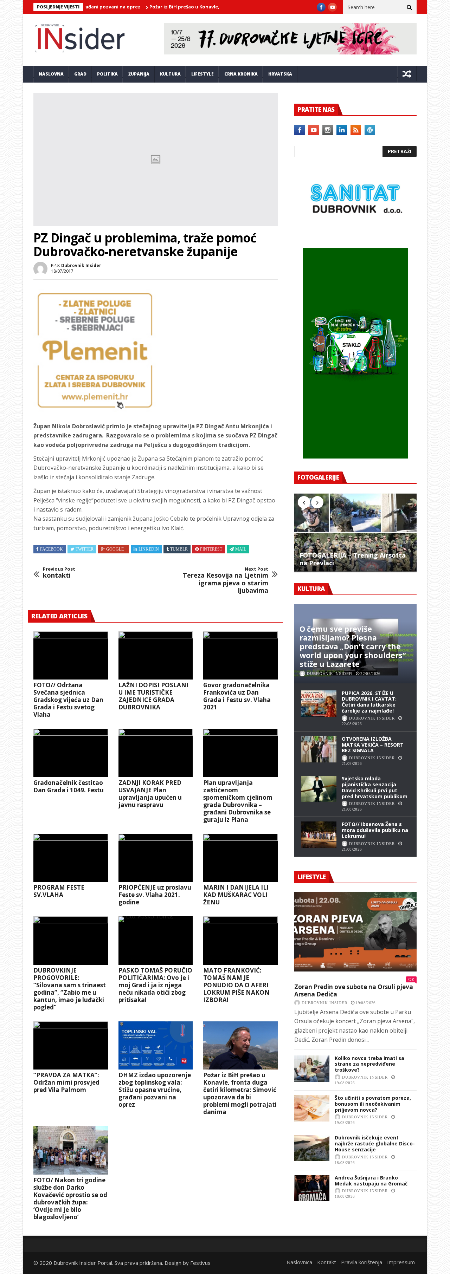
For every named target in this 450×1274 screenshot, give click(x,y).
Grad (80, 74)
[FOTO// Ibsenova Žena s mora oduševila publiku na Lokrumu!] (318, 834)
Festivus (200, 1262)
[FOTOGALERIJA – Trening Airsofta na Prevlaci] (355, 532)
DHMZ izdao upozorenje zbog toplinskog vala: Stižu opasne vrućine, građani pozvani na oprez (154, 1090)
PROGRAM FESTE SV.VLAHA (58, 891)
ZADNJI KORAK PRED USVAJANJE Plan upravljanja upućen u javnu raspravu (150, 794)
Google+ (116, 549)
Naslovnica (299, 1262)
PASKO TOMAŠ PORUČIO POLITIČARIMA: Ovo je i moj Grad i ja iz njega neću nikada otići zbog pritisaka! (155, 985)
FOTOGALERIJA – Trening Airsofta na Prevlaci (353, 559)
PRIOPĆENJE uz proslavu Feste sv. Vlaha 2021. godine (154, 894)
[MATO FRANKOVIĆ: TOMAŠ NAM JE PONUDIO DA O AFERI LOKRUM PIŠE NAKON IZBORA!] (240, 940)
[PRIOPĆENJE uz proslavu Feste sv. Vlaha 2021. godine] (155, 858)
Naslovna (51, 74)
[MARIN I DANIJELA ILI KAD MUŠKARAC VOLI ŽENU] (240, 858)
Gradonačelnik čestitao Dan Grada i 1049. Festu (68, 786)
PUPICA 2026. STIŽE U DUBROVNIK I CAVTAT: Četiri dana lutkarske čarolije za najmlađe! (369, 702)
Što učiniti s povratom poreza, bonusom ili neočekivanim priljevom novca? (373, 1103)
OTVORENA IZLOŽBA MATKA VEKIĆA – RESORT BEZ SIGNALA (373, 744)
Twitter (85, 549)
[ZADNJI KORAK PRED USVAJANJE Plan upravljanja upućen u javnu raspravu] (155, 753)
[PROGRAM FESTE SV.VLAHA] (70, 858)
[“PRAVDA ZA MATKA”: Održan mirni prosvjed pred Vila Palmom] (70, 1045)
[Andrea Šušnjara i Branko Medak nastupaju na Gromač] (311, 1188)
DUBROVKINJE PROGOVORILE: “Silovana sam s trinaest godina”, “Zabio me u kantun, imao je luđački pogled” (69, 988)
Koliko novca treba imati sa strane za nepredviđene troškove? (369, 1064)
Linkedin (149, 549)
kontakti (59, 572)
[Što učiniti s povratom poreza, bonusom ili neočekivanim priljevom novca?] (311, 1108)
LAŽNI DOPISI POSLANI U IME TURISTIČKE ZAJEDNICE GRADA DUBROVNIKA (153, 696)
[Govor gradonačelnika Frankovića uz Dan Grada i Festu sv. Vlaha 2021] (240, 655)
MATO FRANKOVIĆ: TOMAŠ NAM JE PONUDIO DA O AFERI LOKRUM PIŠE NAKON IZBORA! (236, 985)
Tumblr (179, 549)
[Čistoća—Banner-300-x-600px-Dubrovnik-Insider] (355, 456)
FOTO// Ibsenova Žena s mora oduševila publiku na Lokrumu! (375, 830)
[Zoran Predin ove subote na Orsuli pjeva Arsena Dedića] (355, 931)
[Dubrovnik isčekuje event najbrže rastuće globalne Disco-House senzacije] (311, 1148)
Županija (138, 74)
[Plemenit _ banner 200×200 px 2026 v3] (94, 410)
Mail (240, 549)
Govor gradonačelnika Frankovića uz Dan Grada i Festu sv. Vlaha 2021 (237, 696)
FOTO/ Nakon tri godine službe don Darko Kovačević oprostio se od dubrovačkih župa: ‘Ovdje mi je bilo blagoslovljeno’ (70, 1198)
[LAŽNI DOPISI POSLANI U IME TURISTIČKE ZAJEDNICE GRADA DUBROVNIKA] (155, 655)
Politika (107, 74)
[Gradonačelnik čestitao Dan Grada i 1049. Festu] (70, 753)
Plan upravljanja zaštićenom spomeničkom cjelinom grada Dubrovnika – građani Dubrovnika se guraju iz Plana (237, 801)
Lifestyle (202, 74)
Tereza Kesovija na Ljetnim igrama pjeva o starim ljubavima (225, 580)
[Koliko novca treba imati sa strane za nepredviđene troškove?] (311, 1068)
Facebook (51, 549)
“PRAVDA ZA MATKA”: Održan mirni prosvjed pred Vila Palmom (66, 1082)
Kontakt (326, 1262)
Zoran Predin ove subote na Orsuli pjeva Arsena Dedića (353, 991)
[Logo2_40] (355, 232)
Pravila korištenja (361, 1262)
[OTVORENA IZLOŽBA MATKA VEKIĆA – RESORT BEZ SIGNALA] (318, 749)
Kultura (170, 74)
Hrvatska (280, 74)
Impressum (401, 1262)
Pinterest (211, 549)
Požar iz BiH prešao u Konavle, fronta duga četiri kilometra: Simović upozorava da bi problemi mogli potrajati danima (240, 1093)
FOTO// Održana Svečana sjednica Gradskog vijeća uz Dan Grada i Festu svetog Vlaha (68, 700)
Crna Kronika (241, 74)
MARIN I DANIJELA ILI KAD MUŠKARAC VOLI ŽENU (236, 894)
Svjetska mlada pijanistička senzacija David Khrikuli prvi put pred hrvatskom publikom (374, 787)
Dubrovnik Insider (81, 265)
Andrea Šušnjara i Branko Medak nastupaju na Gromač (371, 1180)
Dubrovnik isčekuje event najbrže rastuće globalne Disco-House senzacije (375, 1143)
